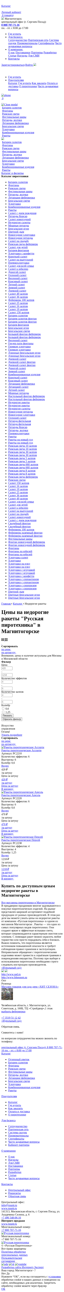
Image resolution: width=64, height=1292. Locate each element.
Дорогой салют (17, 272)
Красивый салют (18, 281)
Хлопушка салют (18, 557)
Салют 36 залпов (18, 296)
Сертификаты (46, 43)
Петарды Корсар (17, 216)
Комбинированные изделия (18, 132)
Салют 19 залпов (18, 309)
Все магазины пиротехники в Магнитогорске (28, 902)
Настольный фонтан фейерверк (26, 396)
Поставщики (23, 52)
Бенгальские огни (18, 228)
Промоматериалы (27, 43)
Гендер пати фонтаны (20, 343)
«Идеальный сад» (11, 967)
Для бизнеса (15, 37)
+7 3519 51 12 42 (11, 1017)
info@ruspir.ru (9, 1205)
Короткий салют (17, 256)
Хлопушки (8, 129)
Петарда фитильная (19, 421)
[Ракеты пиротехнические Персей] (22, 836)
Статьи (12, 55)
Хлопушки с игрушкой (21, 569)
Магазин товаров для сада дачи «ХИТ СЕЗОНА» (30, 986)
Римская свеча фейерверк (23, 244)
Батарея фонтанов (18, 250)
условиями (54, 1276)
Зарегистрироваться (13, 64)
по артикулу (8, 652)
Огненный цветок (18, 1059)
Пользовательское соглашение (11, 1259)
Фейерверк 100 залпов (21, 300)
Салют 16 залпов (18, 306)
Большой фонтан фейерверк (24, 334)
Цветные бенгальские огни (24, 594)
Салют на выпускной (20, 259)
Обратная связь (17, 1196)
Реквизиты (14, 1193)
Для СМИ (33, 55)
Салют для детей (18, 247)
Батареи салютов (12, 107)
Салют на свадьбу (18, 241)
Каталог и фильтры (12, 173)
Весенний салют (17, 278)
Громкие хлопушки (19, 346)
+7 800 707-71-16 (11, 1230)
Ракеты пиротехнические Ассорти (21, 750)
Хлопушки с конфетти (21, 253)
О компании (15, 49)
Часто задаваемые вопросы (24, 1141)
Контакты (14, 58)
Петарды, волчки (12, 120)
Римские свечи (10, 113)
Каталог (13, 83)
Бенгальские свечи (13, 126)
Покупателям (16, 80)
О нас (11, 52)
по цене (5, 649)
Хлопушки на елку (19, 563)
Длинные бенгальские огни (24, 352)
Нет (3, 1273)
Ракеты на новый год (20, 439)
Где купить (14, 33)
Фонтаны (7, 110)
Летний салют (16, 284)
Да (8, 1273)
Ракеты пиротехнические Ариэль (20, 795)
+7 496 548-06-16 (11, 1217)
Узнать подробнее (11, 734)
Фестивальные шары (14, 116)
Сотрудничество (17, 40)
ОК (3, 1289)
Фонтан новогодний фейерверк (26, 542)
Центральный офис (19, 1190)
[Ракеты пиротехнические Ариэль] (22, 792)
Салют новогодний (19, 219)
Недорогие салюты (19, 222)
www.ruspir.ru (9, 1208)
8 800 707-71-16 (10, 24)
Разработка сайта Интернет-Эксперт (22, 1267)
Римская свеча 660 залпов (23, 464)
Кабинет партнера (18, 1144)
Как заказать (39, 83)
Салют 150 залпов (18, 312)
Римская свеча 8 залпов (21, 470)
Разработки (50, 52)
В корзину (7, 789)
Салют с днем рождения (22, 213)
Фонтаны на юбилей (20, 551)
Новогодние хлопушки (21, 234)
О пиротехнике (28, 86)
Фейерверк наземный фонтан (25, 532)
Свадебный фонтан (19, 523)
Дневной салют (17, 290)
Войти (29, 64)
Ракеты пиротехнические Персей (20, 840)
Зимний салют (16, 287)
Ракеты (6, 135)
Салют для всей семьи (21, 265)
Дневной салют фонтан (21, 362)
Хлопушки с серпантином (23, 579)
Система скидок (17, 1132)
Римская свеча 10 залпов (22, 445)
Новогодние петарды (20, 237)
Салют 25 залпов (18, 303)
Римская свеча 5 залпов (21, 458)
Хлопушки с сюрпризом (22, 585)
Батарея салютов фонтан (22, 318)
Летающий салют (18, 386)
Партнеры (37, 52)
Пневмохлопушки (18, 262)
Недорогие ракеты (19, 402)
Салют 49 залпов (18, 293)
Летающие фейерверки (15, 123)
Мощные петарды (18, 225)
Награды (22, 55)
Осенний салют (17, 275)
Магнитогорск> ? (25, 1270)
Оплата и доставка (19, 1111)
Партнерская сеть (38, 40)
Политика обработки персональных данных (14, 1253)
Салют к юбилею (18, 269)
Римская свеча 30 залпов (22, 452)
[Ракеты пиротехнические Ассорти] (22, 747)
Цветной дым (16, 231)
